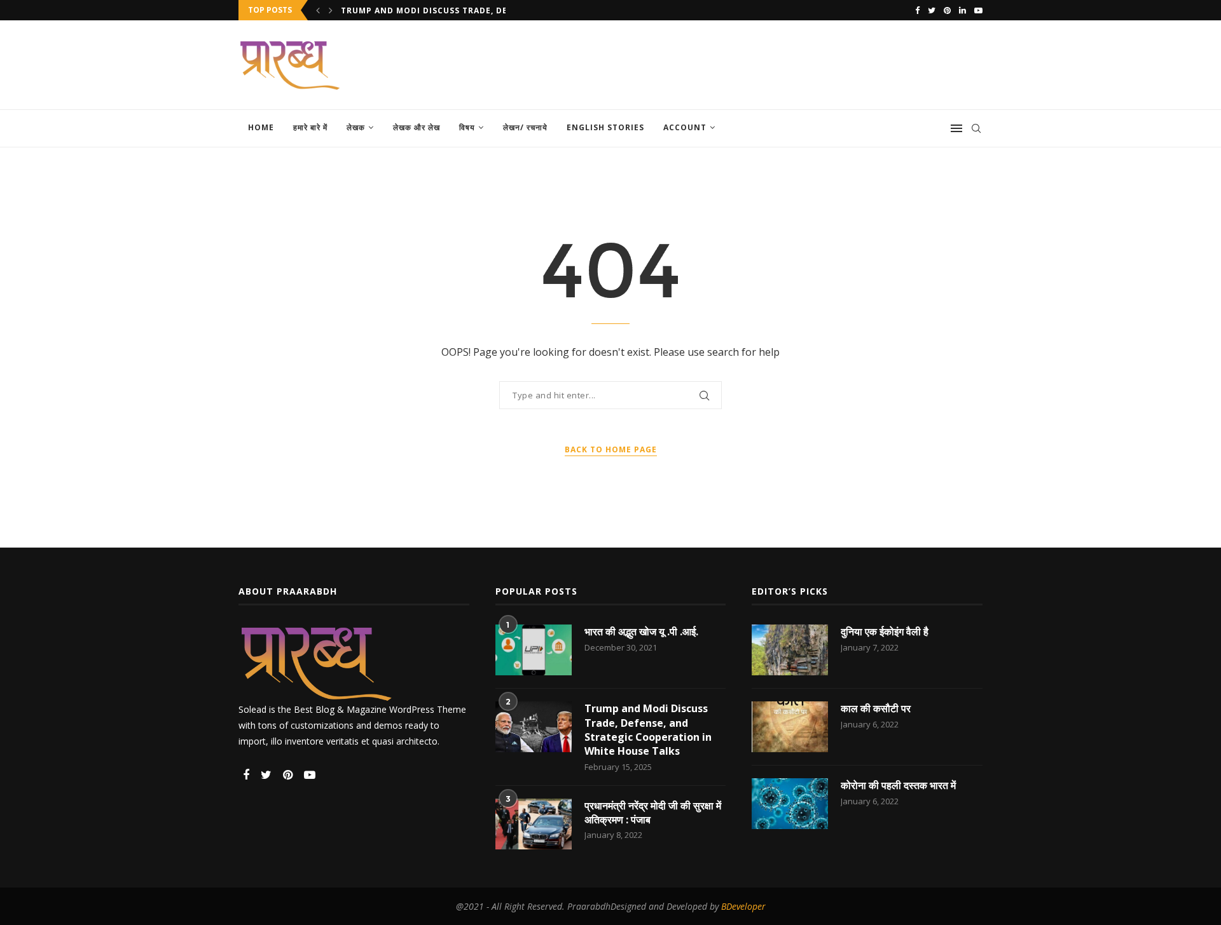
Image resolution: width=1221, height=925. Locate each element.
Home (261, 127)
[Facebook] (917, 10)
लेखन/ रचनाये (525, 127)
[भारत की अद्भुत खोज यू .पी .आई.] (533, 650)
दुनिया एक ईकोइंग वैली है (884, 631)
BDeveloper (743, 906)
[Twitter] (931, 10)
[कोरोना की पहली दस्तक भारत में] (790, 803)
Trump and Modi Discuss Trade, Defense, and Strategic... (480, 10)
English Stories (605, 127)
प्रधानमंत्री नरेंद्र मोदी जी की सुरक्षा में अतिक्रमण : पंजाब (652, 813)
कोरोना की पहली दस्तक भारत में (898, 785)
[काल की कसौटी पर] (790, 726)
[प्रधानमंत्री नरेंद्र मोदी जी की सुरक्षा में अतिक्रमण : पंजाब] (533, 824)
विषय (467, 127)
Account (685, 127)
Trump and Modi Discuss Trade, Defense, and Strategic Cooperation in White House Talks (648, 729)
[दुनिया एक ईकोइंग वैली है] (790, 650)
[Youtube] (978, 10)
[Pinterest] (947, 10)
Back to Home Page (611, 449)
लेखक (356, 127)
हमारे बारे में (310, 127)
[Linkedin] (962, 10)
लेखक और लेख (416, 127)
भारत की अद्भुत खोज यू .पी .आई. (641, 631)
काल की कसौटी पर (876, 708)
